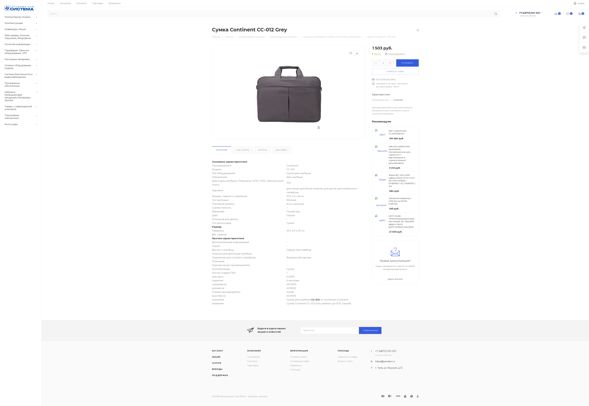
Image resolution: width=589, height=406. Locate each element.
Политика (295, 369)
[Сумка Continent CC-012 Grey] (288, 94)
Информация (299, 350)
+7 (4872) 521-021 (529, 12)
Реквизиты (295, 365)
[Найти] (496, 14)
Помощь (343, 350)
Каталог (217, 350)
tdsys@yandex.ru (385, 361)
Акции (216, 357)
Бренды (217, 369)
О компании (253, 357)
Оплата (262, 150)
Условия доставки (299, 361)
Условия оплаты (298, 357)
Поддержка (220, 375)
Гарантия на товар (347, 357)
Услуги (216, 363)
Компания (254, 350)
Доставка (281, 150)
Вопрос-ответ (345, 361)
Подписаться (370, 330)
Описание (221, 150)
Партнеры (252, 365)
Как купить (243, 150)
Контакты (252, 361)
